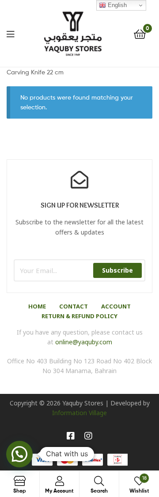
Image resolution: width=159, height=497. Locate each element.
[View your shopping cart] (140, 33)
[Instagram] (88, 436)
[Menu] (10, 33)
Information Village (79, 412)
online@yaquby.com (83, 342)
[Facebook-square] (70, 436)
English (116, 5)
